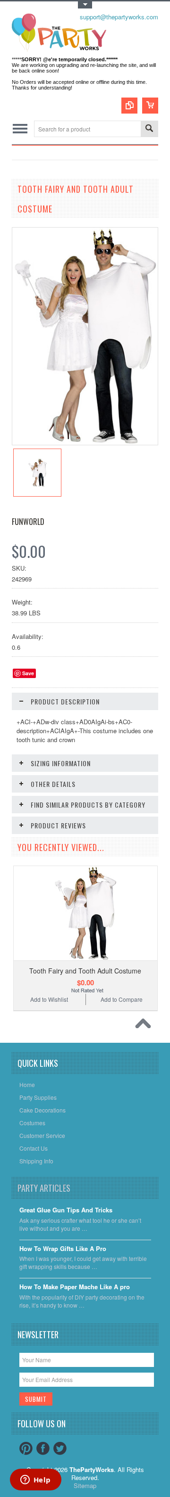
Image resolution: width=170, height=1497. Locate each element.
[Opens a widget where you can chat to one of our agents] (35, 1480)
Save (28, 673)
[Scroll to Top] (145, 1025)
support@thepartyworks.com (119, 16)
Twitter (60, 1448)
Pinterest (26, 1448)
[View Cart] (150, 106)
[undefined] (85, 442)
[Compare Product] (129, 106)
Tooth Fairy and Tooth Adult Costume (85, 970)
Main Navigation (20, 129)
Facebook (43, 1448)
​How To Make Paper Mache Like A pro (74, 1287)
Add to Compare (122, 999)
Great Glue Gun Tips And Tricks (65, 1210)
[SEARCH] (149, 129)
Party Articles (43, 1188)
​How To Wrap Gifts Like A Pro (62, 1249)
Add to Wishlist (49, 999)
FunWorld (28, 521)
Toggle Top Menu (85, 4)
